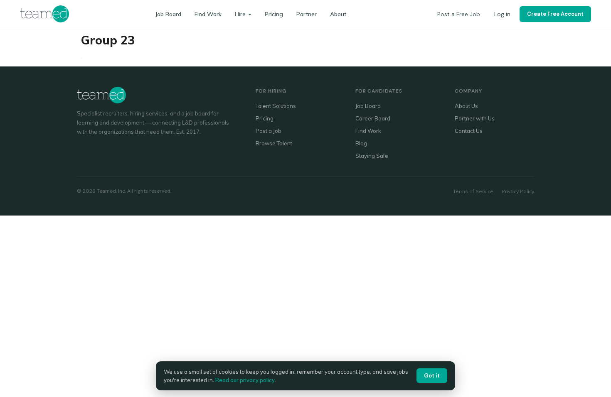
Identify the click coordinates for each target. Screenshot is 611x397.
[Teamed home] (44, 13)
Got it (432, 375)
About (338, 14)
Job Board (168, 14)
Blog (361, 143)
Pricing (274, 14)
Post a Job (268, 130)
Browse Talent (274, 143)
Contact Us (469, 130)
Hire (240, 14)
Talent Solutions (276, 106)
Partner (306, 14)
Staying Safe (371, 155)
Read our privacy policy (245, 380)
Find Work (208, 14)
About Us (466, 106)
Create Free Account (555, 13)
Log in (502, 14)
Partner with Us (475, 118)
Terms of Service (473, 191)
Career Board (372, 118)
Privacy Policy (518, 191)
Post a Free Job (458, 14)
